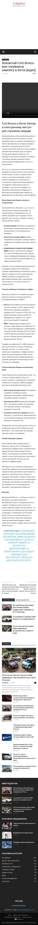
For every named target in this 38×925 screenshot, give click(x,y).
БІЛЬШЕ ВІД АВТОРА (22, 600)
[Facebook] (4, 78)
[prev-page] (3, 638)
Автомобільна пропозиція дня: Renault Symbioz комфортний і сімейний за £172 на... (23, 707)
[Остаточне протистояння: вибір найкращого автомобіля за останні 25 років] (7, 628)
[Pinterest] (13, 78)
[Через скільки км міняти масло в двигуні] (7, 825)
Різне (9, 915)
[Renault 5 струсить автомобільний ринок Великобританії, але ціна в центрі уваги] (7, 756)
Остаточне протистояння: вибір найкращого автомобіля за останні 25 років (19, 677)
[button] (3, 51)
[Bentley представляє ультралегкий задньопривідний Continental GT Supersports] (7, 698)
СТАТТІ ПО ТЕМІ (8, 600)
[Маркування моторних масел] (7, 835)
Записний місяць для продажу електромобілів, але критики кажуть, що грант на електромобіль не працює (10, 589)
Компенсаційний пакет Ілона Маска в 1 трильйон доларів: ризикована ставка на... (22, 746)
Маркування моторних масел (23, 833)
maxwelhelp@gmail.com (25, 910)
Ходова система (27, 917)
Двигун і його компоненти (20, 915)
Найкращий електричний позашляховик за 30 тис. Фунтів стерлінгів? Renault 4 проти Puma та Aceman (27, 589)
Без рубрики (11, 56)
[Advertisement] (19, 29)
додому (4, 56)
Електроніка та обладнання (13, 917)
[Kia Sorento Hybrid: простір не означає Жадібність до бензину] (7, 718)
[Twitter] (8, 78)
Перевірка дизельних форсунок (23, 842)
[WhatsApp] (17, 78)
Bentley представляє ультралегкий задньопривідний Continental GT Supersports (23, 698)
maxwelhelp (5, 682)
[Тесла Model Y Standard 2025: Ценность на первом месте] (7, 619)
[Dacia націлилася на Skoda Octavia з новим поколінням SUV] (7, 768)
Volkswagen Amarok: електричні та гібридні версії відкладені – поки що (23, 727)
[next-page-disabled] (6, 638)
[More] (22, 78)
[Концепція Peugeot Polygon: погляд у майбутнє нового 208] (7, 737)
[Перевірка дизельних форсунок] (7, 844)
